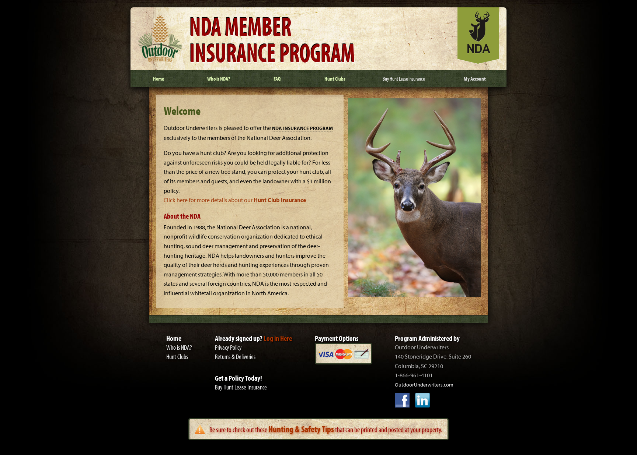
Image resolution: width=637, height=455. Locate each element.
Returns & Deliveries (235, 356)
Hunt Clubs (177, 356)
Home (173, 338)
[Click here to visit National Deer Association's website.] (478, 62)
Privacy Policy (228, 347)
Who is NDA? (179, 347)
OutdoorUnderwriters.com (424, 384)
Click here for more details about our (235, 200)
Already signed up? (253, 338)
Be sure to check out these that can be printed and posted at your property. (325, 429)
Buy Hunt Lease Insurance (241, 387)
